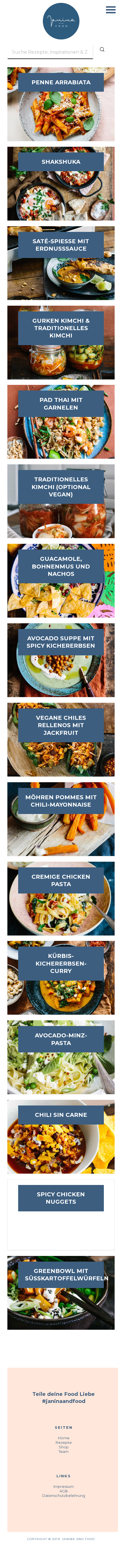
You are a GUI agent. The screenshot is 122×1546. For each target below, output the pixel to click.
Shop (64, 1447)
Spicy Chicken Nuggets (61, 1198)
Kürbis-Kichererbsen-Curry (61, 963)
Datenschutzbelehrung (63, 1495)
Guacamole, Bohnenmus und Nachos (61, 566)
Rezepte (64, 1442)
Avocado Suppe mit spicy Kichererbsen (61, 642)
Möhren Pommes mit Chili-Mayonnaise (61, 801)
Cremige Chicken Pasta (60, 880)
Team (63, 1451)
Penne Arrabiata (61, 82)
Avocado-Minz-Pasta (61, 1039)
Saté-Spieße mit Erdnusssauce (61, 245)
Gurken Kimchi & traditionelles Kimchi (61, 328)
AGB (64, 1491)
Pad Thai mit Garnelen (61, 404)
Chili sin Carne (61, 1114)
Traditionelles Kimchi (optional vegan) (61, 487)
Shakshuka (61, 161)
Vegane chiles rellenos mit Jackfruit (61, 725)
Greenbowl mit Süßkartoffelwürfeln (61, 1275)
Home (64, 1438)
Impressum (63, 1486)
